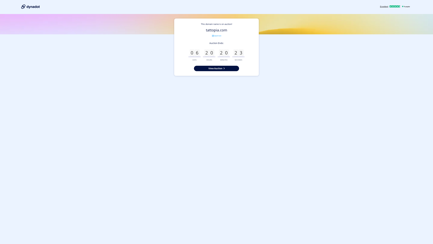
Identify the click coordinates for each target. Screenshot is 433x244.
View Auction (215, 68)
